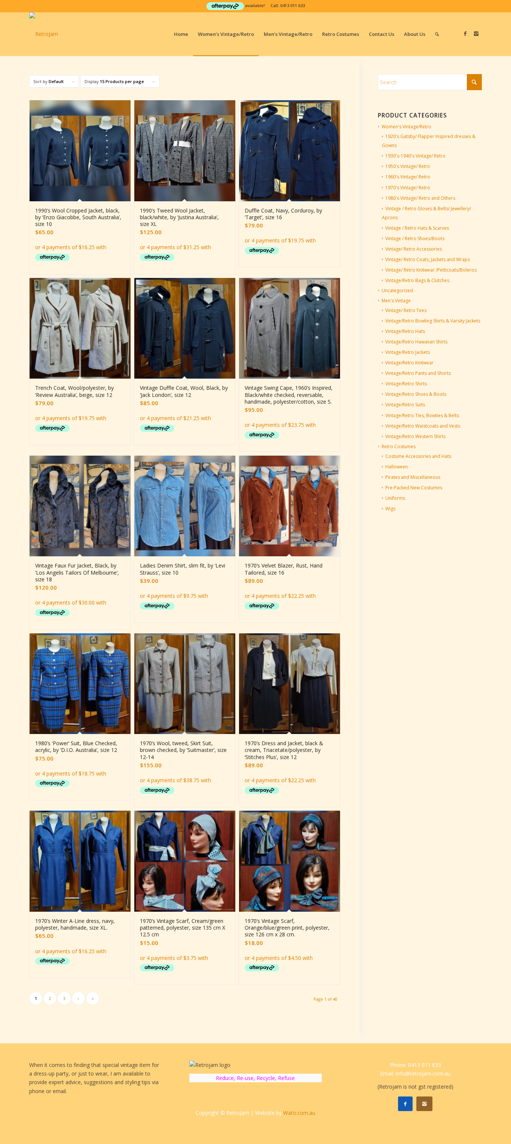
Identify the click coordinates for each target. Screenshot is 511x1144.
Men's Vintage (396, 300)
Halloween (396, 467)
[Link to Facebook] (465, 33)
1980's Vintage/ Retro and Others (420, 198)
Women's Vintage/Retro (406, 126)
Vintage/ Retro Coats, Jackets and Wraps (427, 259)
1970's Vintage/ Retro (407, 187)
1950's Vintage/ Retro (407, 166)
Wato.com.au (299, 1112)
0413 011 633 (292, 5)
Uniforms (395, 498)
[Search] (437, 34)
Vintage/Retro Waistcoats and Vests (422, 426)
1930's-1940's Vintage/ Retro (415, 156)
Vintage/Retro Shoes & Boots (415, 394)
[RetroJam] (43, 34)
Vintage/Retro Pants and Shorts (418, 373)
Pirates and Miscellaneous (412, 477)
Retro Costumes (399, 446)
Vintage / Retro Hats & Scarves (417, 228)
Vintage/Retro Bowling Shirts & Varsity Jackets (432, 321)
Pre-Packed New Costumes (413, 487)
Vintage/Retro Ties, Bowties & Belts (422, 415)
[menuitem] (181, 34)
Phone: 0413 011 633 (415, 1064)
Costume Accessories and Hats (418, 456)
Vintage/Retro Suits (405, 404)
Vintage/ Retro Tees (405, 310)
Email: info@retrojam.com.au (415, 1073)
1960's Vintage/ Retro (407, 177)
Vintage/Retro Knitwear (409, 363)
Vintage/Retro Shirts (406, 383)
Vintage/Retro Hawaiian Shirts (416, 342)
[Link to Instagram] (476, 33)
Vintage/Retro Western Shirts (415, 436)
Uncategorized (397, 290)
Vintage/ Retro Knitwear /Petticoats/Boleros (431, 270)
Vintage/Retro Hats (405, 331)
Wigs (390, 508)
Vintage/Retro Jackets (407, 352)
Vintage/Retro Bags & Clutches (417, 280)
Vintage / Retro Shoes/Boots (414, 238)
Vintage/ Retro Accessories (413, 249)
